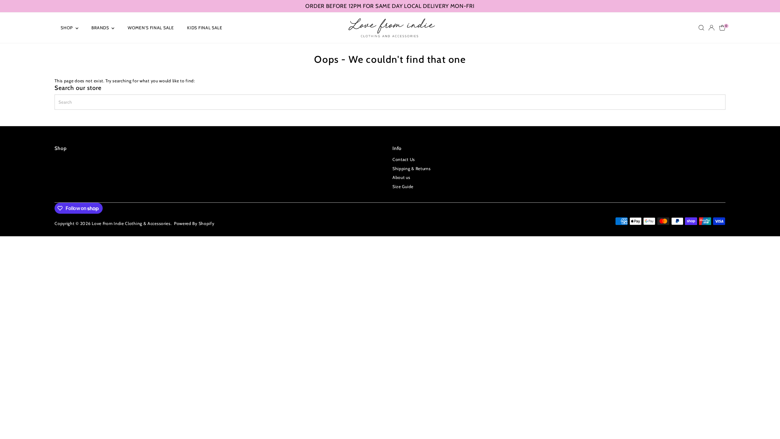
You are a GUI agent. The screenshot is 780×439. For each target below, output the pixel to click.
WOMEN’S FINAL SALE (151, 27)
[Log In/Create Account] (711, 27)
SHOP (67, 27)
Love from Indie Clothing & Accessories (131, 223)
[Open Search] (701, 27)
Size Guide (402, 186)
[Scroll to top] (768, 422)
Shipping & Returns (411, 168)
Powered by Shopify (194, 223)
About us (401, 177)
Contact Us (403, 159)
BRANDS (100, 27)
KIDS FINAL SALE (204, 27)
